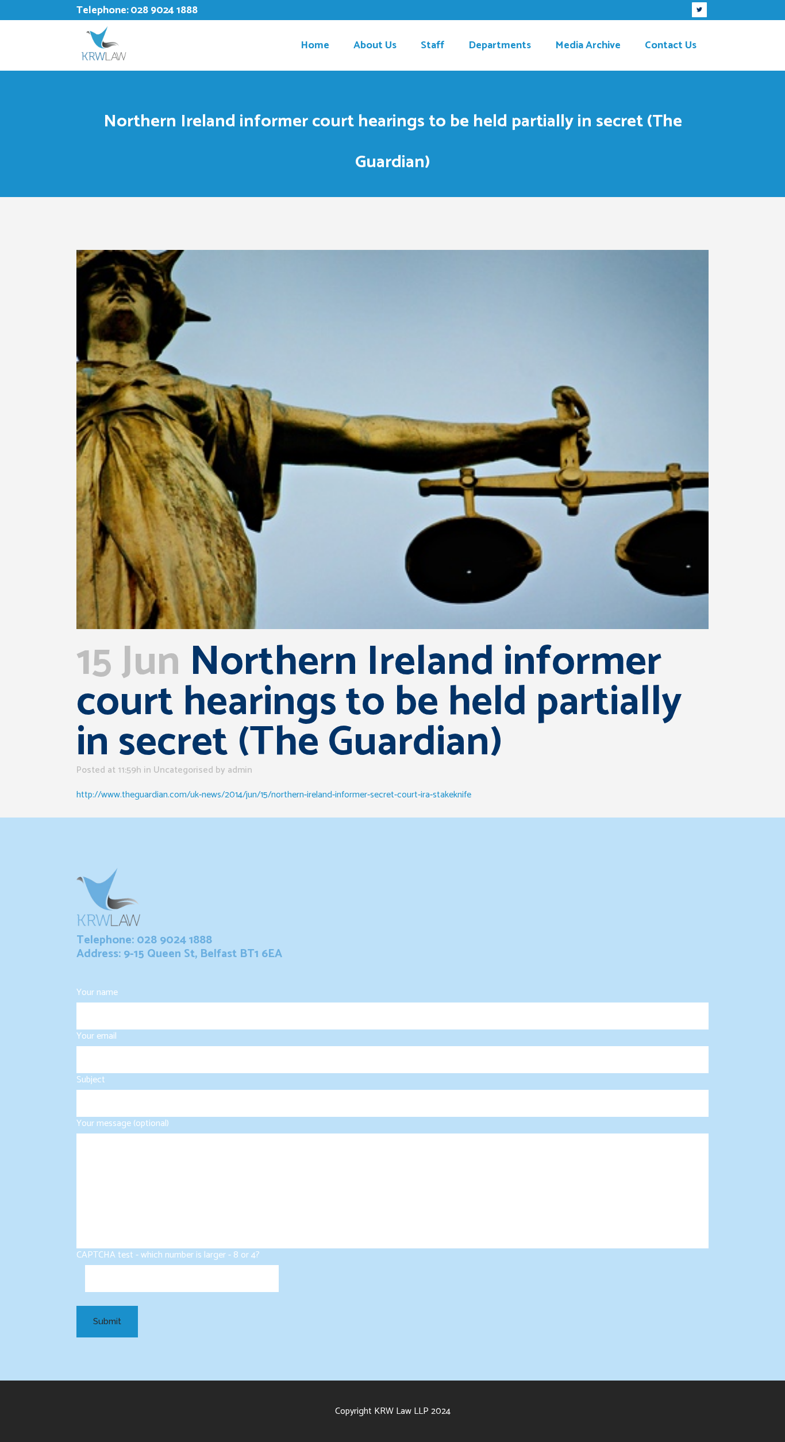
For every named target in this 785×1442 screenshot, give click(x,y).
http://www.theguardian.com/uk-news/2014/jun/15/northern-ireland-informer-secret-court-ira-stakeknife (273, 795)
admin (240, 770)
